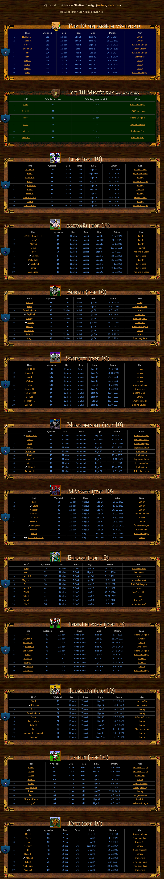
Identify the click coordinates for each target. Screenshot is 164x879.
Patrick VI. (29, 330)
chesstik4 (26, 576)
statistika (114, 5)
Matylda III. (28, 639)
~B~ (28, 850)
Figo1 (33, 701)
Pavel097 (31, 185)
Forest (27, 45)
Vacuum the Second (33, 733)
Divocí (140, 330)
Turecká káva (29, 310)
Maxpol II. (27, 41)
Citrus (33, 248)
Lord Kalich (33, 721)
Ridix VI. (26, 137)
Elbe (26, 568)
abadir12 (30, 459)
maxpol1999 (31, 787)
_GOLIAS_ (28, 670)
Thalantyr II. (31, 435)
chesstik (29, 666)
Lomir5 (28, 842)
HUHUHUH (27, 37)
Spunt (30, 189)
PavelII (34, 502)
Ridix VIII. (29, 177)
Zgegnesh (35, 526)
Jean (35, 518)
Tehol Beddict (29, 393)
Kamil (27, 57)
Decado (33, 530)
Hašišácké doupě (138, 111)
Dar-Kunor (29, 405)
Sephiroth (35, 264)
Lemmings (140, 57)
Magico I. (26, 580)
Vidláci (142, 518)
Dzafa (35, 506)
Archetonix (30, 471)
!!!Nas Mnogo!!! (137, 118)
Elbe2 (25, 124)
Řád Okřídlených (140, 326)
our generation (140, 795)
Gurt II (30, 201)
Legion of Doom (140, 783)
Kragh (29, 338)
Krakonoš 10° (30, 205)
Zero (31, 795)
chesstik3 (26, 588)
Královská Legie (139, 45)
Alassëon (28, 658)
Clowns (33, 514)
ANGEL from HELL (33, 236)
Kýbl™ (33, 803)
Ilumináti (140, 189)
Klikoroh (31, 467)
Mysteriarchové (138, 124)
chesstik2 (33, 737)
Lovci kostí (141, 256)
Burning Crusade (140, 405)
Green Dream (140, 49)
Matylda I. (28, 642)
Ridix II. (27, 60)
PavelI (31, 791)
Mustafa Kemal (31, 799)
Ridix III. (29, 334)
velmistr (29, 302)
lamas (31, 783)
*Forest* (33, 240)
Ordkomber (30, 451)
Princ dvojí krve (140, 318)
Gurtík (27, 64)
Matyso (33, 244)
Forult (30, 455)
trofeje (101, 5)
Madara (35, 256)
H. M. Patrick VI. (36, 537)
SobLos (29, 397)
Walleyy (27, 68)
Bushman (27, 49)
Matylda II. (33, 260)
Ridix (25, 118)
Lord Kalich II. (29, 197)
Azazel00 (28, 870)
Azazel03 (29, 389)
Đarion (33, 268)
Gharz (30, 439)
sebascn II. (29, 401)
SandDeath (28, 651)
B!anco (28, 838)
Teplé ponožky (137, 131)
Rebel (27, 53)
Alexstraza (33, 272)
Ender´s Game (140, 393)
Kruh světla (140, 389)
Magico (29, 447)
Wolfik (26, 131)
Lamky (140, 37)
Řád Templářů (137, 137)
